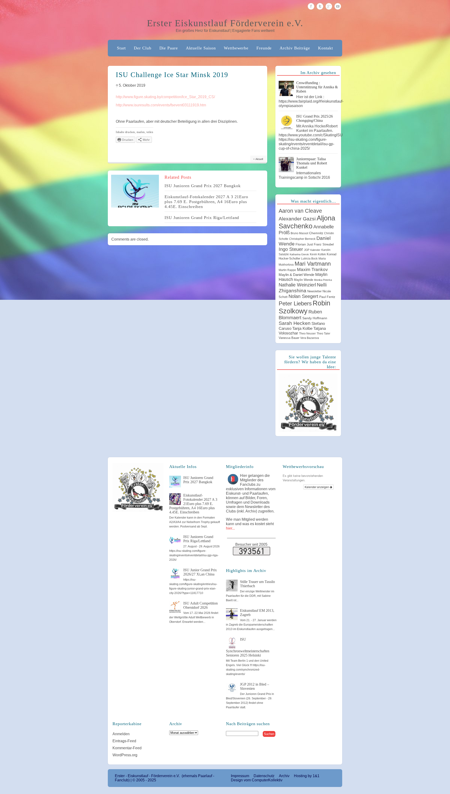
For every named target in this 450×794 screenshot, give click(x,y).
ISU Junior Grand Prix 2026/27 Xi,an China (200, 572)
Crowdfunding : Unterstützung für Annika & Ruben (317, 87)
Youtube (337, 6)
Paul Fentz (327, 297)
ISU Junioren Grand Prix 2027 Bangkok (202, 185)
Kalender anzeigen (317, 487)
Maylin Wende (303, 280)
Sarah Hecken (295, 323)
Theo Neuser (307, 333)
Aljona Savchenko (307, 222)
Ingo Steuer (291, 249)
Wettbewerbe (236, 48)
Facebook (311, 6)
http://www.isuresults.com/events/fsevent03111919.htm (161, 105)
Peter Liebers (295, 303)
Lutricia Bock (309, 258)
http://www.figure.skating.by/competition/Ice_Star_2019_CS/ (165, 97)
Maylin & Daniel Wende (296, 275)
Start (121, 48)
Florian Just (304, 244)
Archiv (284, 776)
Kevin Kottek (318, 254)
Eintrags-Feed (124, 741)
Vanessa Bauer (289, 338)
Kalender (315, 250)
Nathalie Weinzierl (297, 284)
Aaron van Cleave (300, 211)
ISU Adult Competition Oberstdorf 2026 (200, 605)
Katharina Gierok (299, 254)
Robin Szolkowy (304, 307)
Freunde (264, 48)
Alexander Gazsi (297, 219)
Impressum (240, 776)
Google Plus (329, 6)
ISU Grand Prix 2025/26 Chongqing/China (314, 118)
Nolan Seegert (303, 296)
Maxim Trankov (312, 269)
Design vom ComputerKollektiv (256, 780)
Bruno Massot (299, 233)
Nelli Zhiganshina (303, 287)
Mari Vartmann (313, 263)
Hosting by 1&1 (306, 776)
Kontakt (325, 48)
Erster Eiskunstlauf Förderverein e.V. (225, 23)
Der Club (142, 48)
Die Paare (168, 48)
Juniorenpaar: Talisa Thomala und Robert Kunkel (311, 163)
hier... (230, 528)
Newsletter (314, 291)
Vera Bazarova (309, 338)
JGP (306, 250)
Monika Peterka (323, 279)
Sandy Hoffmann (314, 318)
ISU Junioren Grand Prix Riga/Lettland (202, 217)
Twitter (320, 6)
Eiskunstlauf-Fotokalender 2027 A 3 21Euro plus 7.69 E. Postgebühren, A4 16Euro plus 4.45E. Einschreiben (206, 201)
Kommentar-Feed (127, 748)
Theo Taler (323, 333)
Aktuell (259, 159)
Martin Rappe (287, 270)
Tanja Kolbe (302, 328)
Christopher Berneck (302, 239)
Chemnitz (316, 233)
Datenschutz (264, 776)
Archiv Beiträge (295, 48)
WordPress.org (124, 755)
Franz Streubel (324, 244)
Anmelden (121, 734)
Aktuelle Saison (201, 48)
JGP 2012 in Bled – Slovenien (254, 686)
